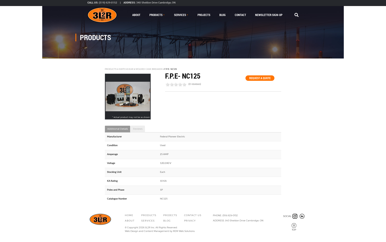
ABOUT (136, 15)
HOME (129, 215)
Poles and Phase (115, 189)
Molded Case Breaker (149, 69)
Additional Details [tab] (117, 128)
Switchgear (126, 69)
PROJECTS (204, 15)
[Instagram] (295, 216)
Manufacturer (114, 136)
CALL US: (92, 2)
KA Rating (112, 180)
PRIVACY (190, 220)
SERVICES (180, 15)
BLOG (222, 15)
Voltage (111, 162)
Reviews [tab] (137, 128)
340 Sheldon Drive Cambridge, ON (156, 2)
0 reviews (194, 84)
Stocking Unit (114, 171)
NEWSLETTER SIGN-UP (268, 15)
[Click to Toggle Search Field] (296, 15)
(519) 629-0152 (108, 2)
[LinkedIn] (302, 216)
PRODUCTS (156, 15)
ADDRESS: (129, 2)
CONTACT (240, 15)
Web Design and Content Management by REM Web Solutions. (160, 231)
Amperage (112, 154)
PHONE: (217, 215)
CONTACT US (192, 215)
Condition (112, 145)
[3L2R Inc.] (102, 15)
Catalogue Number (117, 198)
